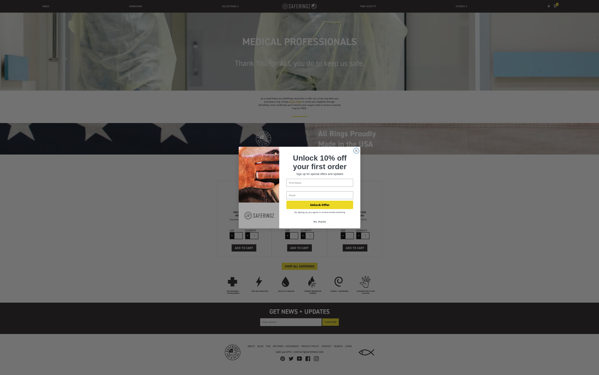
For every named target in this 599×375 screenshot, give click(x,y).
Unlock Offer (320, 205)
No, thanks (320, 221)
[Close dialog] (356, 150)
